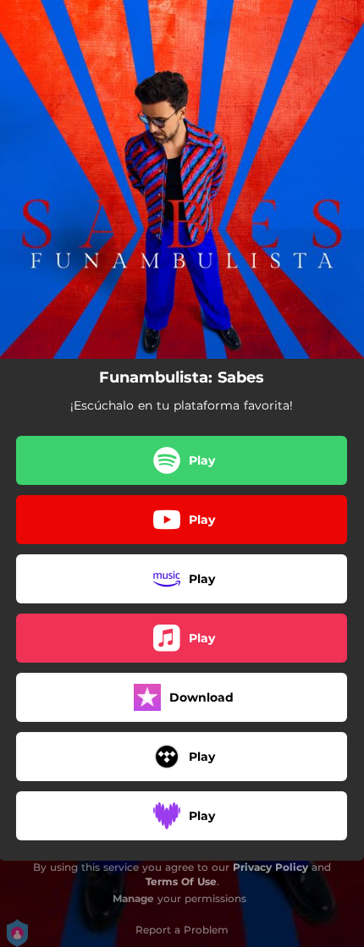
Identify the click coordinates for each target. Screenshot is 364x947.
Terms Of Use (181, 881)
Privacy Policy (270, 867)
